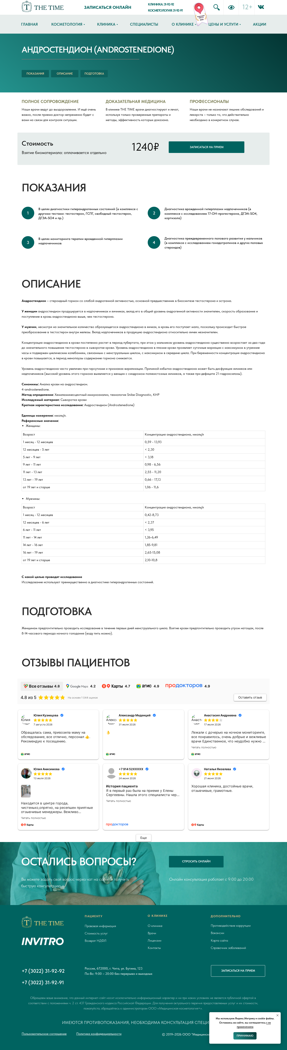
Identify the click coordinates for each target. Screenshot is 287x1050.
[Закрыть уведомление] (277, 1015)
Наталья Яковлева (217, 769)
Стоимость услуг (96, 933)
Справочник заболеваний (228, 948)
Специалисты (144, 24)
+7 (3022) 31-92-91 (43, 982)
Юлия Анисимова (46, 769)
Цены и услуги (223, 24)
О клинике (183, 24)
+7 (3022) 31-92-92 (43, 971)
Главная (29, 24)
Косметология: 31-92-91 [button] (165, 10)
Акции (259, 24)
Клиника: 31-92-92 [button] (161, 4)
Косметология (66, 24)
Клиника (106, 24)
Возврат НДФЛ (95, 941)
